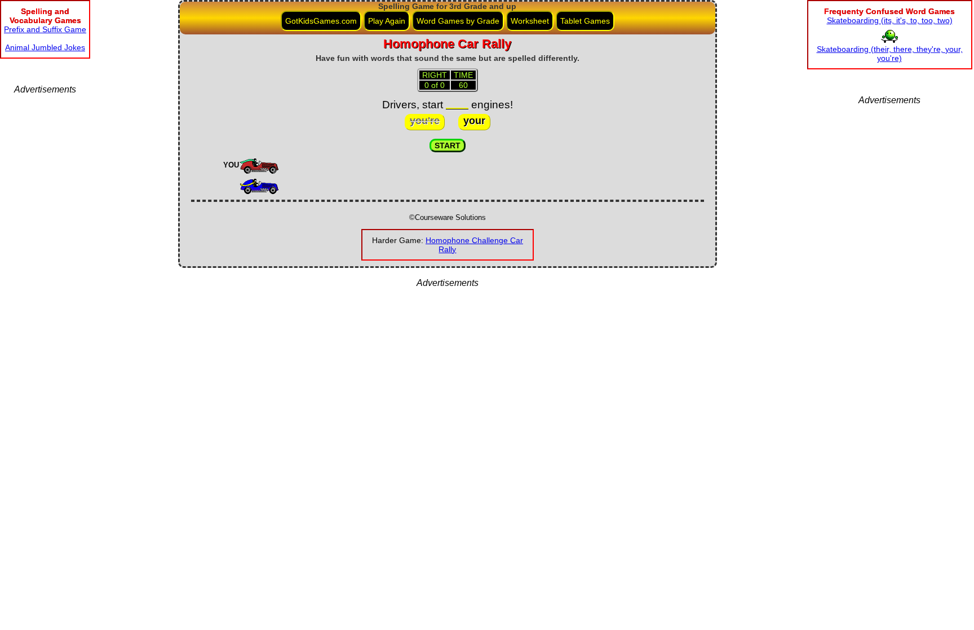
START (448, 145)
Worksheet (530, 20)
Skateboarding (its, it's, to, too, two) (890, 20)
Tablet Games (585, 20)
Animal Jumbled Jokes (45, 47)
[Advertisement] (45, 264)
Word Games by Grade (458, 20)
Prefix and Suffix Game (45, 29)
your (474, 120)
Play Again (386, 20)
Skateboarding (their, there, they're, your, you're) (890, 54)
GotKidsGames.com (321, 20)
